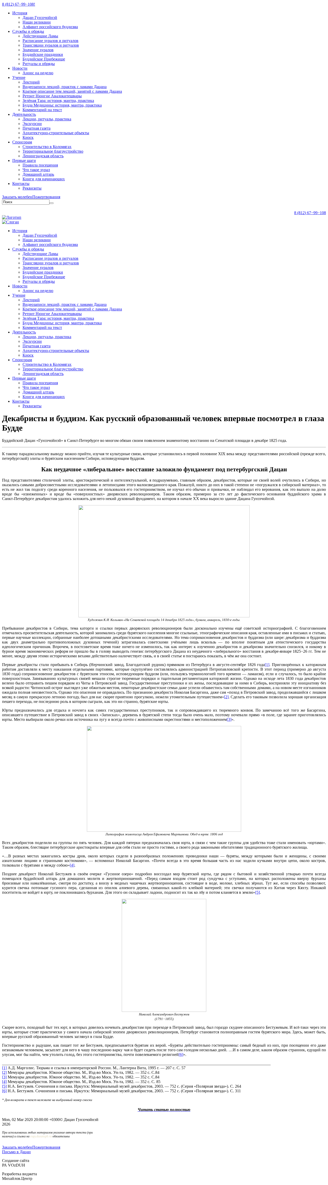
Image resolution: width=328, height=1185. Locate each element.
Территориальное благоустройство (53, 151)
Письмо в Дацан (16, 1152)
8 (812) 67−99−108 (310, 213)
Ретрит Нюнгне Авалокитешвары (52, 96)
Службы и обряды (28, 31)
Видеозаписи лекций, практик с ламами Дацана (65, 87)
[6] (4, 1091)
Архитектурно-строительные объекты (56, 133)
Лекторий (31, 82)
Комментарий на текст (42, 110)
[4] (4, 1081)
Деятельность (24, 114)
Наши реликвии (37, 22)
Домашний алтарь (38, 174)
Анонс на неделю (38, 73)
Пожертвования (46, 197)
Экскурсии (32, 123)
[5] (4, 1086)
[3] (4, 1077)
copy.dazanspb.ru (41, 1136)
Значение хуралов (38, 50)
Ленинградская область (43, 156)
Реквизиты (32, 188)
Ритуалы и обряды (39, 63)
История (19, 13)
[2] (4, 1072)
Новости (19, 68)
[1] (4, 1068)
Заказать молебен (17, 197)
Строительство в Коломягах (47, 146)
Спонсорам (22, 142)
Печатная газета (36, 128)
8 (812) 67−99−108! (18, 4)
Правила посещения (40, 165)
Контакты (20, 183)
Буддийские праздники (43, 54)
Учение (18, 77)
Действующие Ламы (40, 36)
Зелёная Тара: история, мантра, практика (58, 100)
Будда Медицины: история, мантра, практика (62, 105)
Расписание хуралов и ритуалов (50, 40)
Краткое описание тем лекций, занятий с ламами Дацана (72, 91)
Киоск (28, 137)
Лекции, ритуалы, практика (47, 119)
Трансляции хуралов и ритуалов (51, 45)
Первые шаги (24, 160)
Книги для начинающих (44, 179)
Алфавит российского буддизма (50, 27)
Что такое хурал (36, 170)
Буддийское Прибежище (44, 59)
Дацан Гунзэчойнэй (40, 17)
